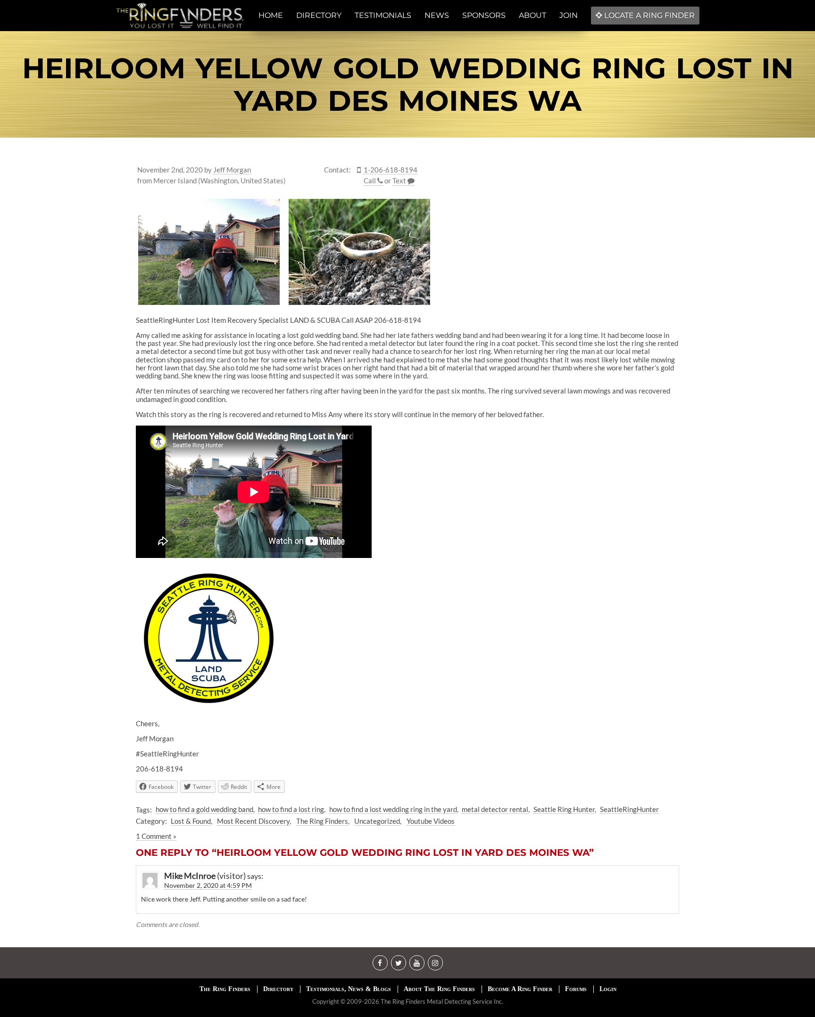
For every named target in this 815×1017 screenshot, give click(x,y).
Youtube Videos (431, 821)
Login (607, 988)
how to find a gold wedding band (204, 809)
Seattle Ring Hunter (564, 809)
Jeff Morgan (232, 170)
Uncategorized (377, 821)
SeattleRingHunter (629, 809)
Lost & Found (191, 821)
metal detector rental (495, 809)
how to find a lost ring (291, 809)
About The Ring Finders (439, 988)
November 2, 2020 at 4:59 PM (208, 885)
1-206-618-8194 (390, 170)
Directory (278, 988)
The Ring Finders (322, 821)
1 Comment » (156, 836)
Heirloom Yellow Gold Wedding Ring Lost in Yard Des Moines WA (407, 84)
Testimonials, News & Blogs (348, 988)
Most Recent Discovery (253, 821)
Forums (576, 988)
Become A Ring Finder (520, 988)
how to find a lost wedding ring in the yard (393, 809)
